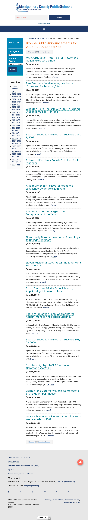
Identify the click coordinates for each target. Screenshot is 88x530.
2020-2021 (16, 107)
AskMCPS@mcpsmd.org (65, 482)
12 (45, 52)
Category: (13, 52)
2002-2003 (16, 154)
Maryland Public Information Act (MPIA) (23, 466)
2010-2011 (15, 133)
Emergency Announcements (19, 457)
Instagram (33, 492)
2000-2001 (16, 159)
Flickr (69, 492)
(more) (56, 77)
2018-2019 (16, 112)
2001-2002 (16, 157)
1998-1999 (16, 165)
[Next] (48, 52)
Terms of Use (58, 500)
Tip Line (11, 470)
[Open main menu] (44, 29)
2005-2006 (16, 146)
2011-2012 (15, 131)
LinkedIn (57, 492)
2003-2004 (16, 152)
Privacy (48, 500)
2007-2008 (16, 141)
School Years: (12, 60)
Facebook (9, 492)
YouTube (45, 492)
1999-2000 (16, 162)
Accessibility (69, 502)
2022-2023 (16, 102)
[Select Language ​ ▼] (50, 23)
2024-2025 (16, 97)
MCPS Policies (13, 461)
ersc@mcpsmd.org (31, 486)
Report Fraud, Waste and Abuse (20, 474)
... (43, 52)
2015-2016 (16, 120)
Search (59, 17)
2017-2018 (16, 115)
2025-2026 (16, 94)
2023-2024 (16, 99)
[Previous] (31, 52)
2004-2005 (16, 149)
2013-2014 (16, 125)
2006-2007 (16, 144)
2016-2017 (16, 118)
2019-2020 (16, 110)
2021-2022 (16, 105)
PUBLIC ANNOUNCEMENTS (36, 38)
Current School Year (15, 89)
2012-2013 (16, 128)
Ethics (78, 502)
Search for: (14, 43)
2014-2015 (16, 123)
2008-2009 (16, 138)
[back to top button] (80, 462)
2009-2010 (16, 136)
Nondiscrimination (72, 500)
